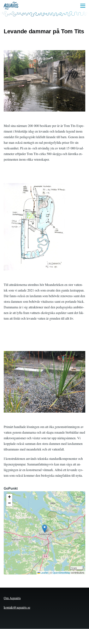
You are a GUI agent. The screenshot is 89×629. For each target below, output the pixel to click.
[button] (44, 528)
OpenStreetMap (61, 572)
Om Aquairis (12, 598)
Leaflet (44, 572)
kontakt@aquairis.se (17, 607)
